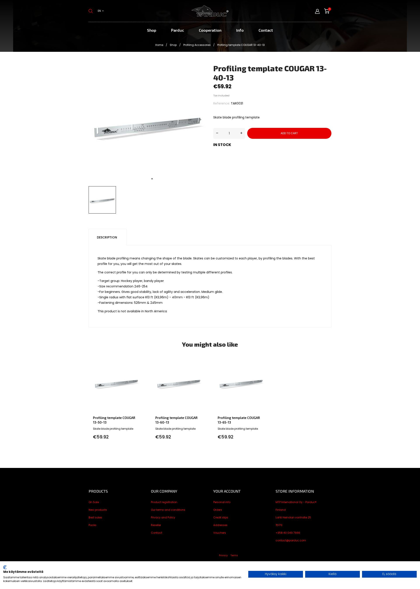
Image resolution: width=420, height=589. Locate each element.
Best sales (95, 517)
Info (240, 30)
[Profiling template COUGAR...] (140, 360)
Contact (266, 30)
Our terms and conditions (168, 510)
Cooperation (210, 30)
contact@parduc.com (291, 540)
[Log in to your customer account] (317, 11)
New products (98, 510)
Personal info (221, 502)
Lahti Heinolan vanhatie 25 (293, 517)
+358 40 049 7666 (288, 533)
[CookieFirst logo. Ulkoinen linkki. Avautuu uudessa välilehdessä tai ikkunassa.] (5, 567)
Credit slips (220, 517)
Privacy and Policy (163, 517)
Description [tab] (107, 237)
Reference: (221, 103)
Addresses (220, 525)
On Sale (94, 502)
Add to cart (289, 133)
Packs (92, 525)
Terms (234, 555)
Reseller (156, 525)
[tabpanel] (148, 124)
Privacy (223, 555)
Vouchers (219, 533)
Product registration (164, 502)
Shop (151, 30)
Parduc (177, 30)
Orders (217, 510)
